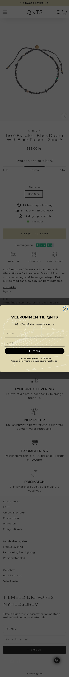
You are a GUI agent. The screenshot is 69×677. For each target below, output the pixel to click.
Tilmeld (34, 350)
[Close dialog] (65, 309)
